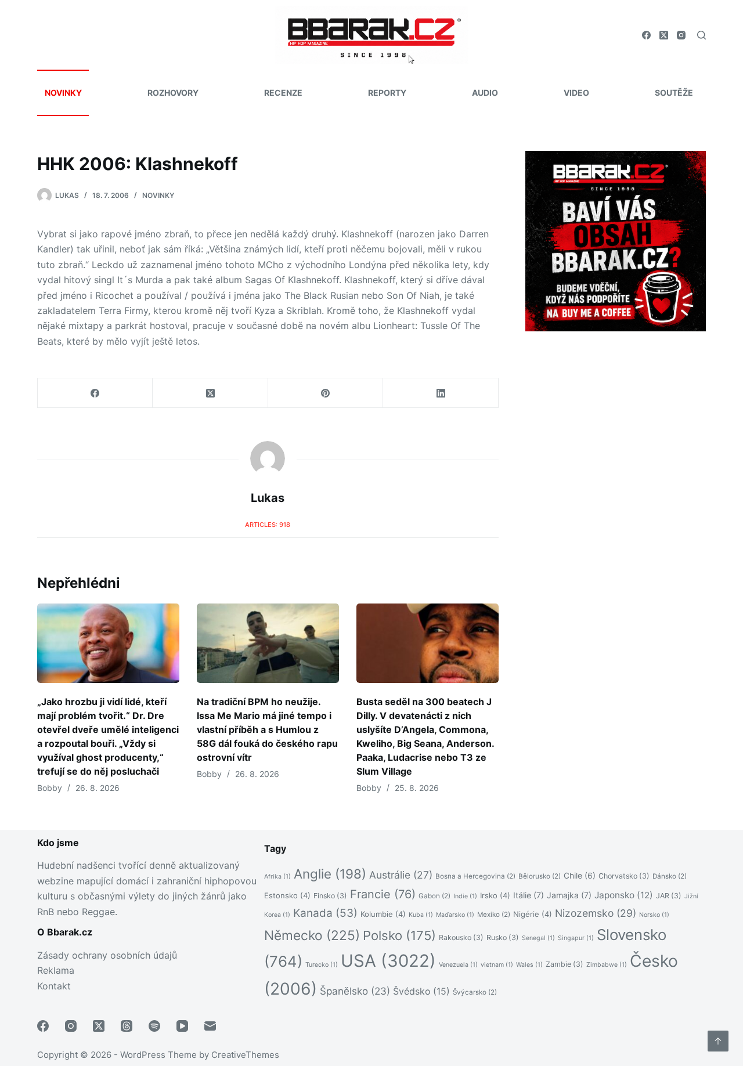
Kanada (325, 913)
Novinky (63, 92)
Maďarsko (455, 915)
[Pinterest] (325, 393)
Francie (383, 894)
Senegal (538, 938)
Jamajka (569, 895)
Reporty (387, 92)
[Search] (701, 35)
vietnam (497, 965)
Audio (485, 92)
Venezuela (458, 965)
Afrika (277, 876)
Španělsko (355, 991)
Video (576, 92)
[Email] (210, 1026)
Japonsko (623, 895)
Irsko (495, 895)
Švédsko (421, 991)
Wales (529, 965)
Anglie (330, 873)
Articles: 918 (267, 525)
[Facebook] (646, 35)
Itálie (528, 895)
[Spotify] (154, 1026)
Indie (465, 896)
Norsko (654, 915)
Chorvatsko (624, 876)
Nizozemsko (595, 913)
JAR (668, 895)
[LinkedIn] (440, 393)
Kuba (421, 915)
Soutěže (674, 92)
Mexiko (493, 914)
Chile (580, 875)
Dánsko (669, 876)
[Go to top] (718, 1041)
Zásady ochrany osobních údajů (107, 955)
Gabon (434, 896)
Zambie (564, 964)
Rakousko (461, 937)
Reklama (55, 970)
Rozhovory (173, 92)
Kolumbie (383, 914)
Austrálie (400, 875)
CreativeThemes (245, 1054)
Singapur (576, 938)
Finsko (330, 895)
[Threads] (126, 1026)
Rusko (502, 937)
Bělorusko (539, 876)
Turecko (321, 965)
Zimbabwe (606, 965)
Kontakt (54, 986)
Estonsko (287, 895)
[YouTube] (182, 1026)
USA (388, 961)
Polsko (399, 935)
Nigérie (532, 914)
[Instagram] (681, 35)
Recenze (283, 92)
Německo (312, 935)
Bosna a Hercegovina (475, 876)
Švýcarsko (475, 992)
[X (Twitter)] (663, 35)
